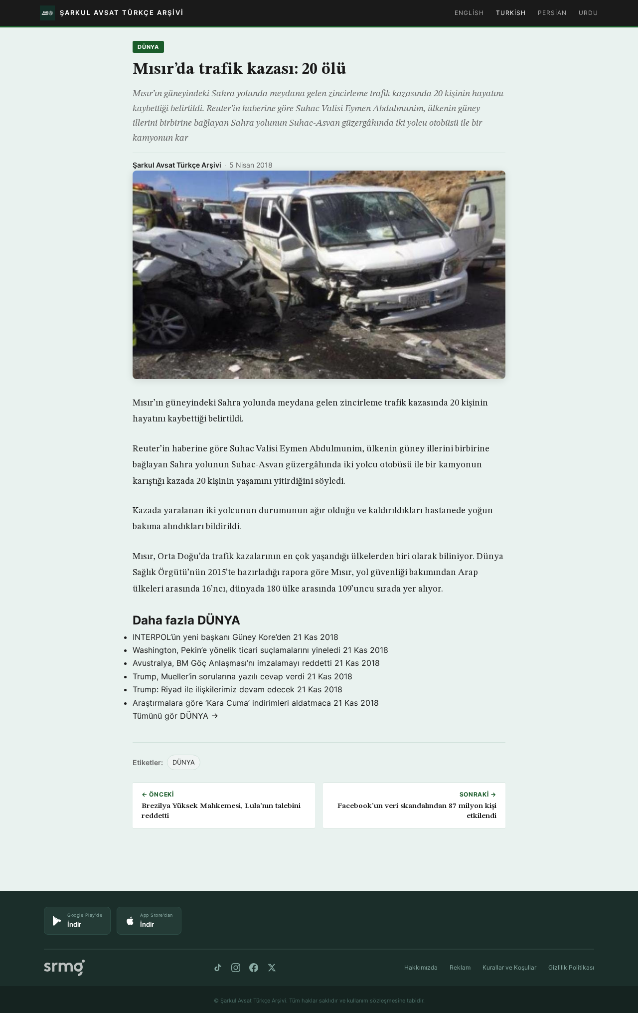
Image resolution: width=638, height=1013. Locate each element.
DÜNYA (148, 46)
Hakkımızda (421, 967)
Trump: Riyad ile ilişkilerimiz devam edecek (214, 689)
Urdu (588, 12)
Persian (552, 12)
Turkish (511, 12)
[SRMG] (64, 968)
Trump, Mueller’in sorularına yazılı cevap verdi (219, 676)
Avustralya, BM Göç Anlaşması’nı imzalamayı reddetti (232, 663)
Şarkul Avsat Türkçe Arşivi (177, 165)
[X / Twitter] (271, 967)
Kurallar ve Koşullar (509, 967)
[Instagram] (235, 967)
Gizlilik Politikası (571, 967)
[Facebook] (253, 967)
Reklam (460, 967)
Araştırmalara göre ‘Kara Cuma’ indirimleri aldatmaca (232, 703)
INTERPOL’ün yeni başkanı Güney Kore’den (212, 637)
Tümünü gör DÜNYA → (175, 716)
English (469, 12)
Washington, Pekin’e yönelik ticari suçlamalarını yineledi (236, 650)
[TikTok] (217, 967)
